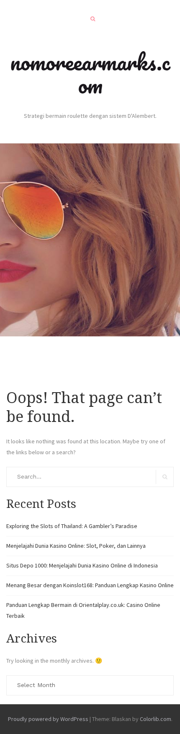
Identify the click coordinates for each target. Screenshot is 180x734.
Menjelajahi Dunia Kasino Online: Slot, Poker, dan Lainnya (76, 545)
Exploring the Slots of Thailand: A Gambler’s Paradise (71, 526)
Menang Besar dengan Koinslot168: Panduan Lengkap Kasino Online (90, 585)
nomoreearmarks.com (90, 73)
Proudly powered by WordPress (48, 719)
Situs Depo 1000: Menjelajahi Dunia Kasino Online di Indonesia (82, 565)
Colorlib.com (155, 719)
